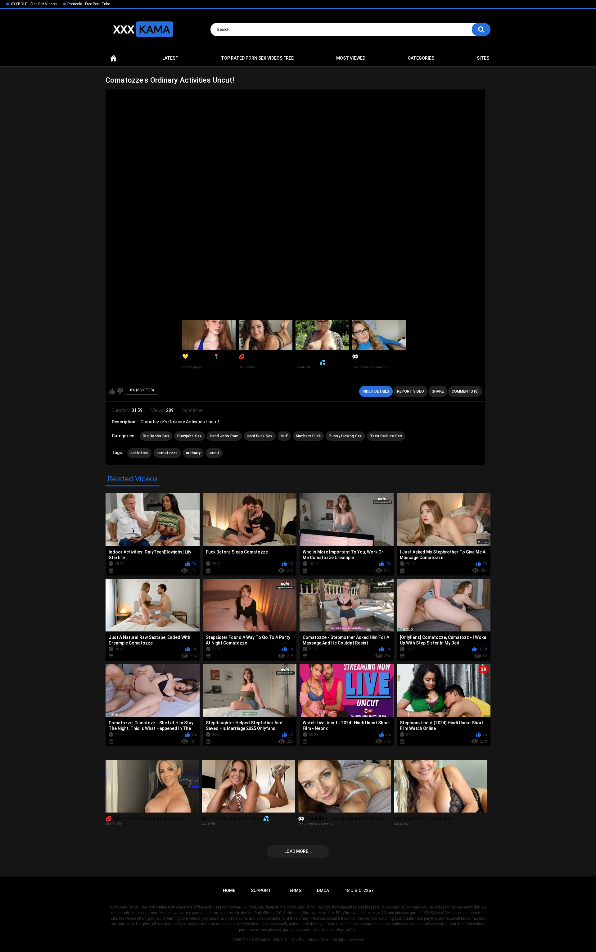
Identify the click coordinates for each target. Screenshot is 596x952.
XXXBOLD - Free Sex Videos (34, 4)
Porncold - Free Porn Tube (88, 4)
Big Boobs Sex (156, 436)
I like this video (112, 391)
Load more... (298, 851)
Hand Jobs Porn (224, 436)
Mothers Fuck (308, 436)
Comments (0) (465, 391)
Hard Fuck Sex (260, 436)
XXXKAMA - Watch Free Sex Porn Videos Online (291, 940)
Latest (170, 58)
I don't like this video (120, 391)
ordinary (193, 453)
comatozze (167, 453)
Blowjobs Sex (189, 436)
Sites (483, 58)
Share (438, 391)
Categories (421, 58)
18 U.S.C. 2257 (359, 890)
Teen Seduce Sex (386, 436)
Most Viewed (350, 58)
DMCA (323, 890)
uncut (214, 453)
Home (113, 58)
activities (139, 453)
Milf (284, 436)
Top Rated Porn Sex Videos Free (257, 58)
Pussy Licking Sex (345, 436)
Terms (294, 890)
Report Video (410, 391)
